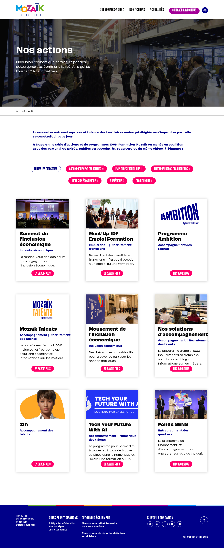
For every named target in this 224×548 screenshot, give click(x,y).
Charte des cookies (58, 529)
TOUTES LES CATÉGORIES (45, 168)
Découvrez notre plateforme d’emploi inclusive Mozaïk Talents (103, 534)
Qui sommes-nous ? (112, 9)
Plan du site (21, 516)
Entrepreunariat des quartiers (172, 168)
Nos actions (137, 9)
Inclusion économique (85, 180)
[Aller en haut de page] (204, 520)
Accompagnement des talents (86, 168)
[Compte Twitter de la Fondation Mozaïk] (150, 524)
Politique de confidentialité (61, 523)
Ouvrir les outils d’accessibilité (205, 10)
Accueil (20, 111)
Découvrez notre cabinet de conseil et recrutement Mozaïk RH (99, 525)
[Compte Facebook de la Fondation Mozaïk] (165, 524)
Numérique (117, 180)
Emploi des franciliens (128, 168)
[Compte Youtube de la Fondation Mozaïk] (172, 524)
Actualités (157, 9)
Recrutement (144, 180)
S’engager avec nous (184, 9)
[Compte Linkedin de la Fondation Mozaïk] (157, 524)
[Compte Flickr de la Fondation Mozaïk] (179, 524)
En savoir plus (43, 272)
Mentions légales (57, 526)
